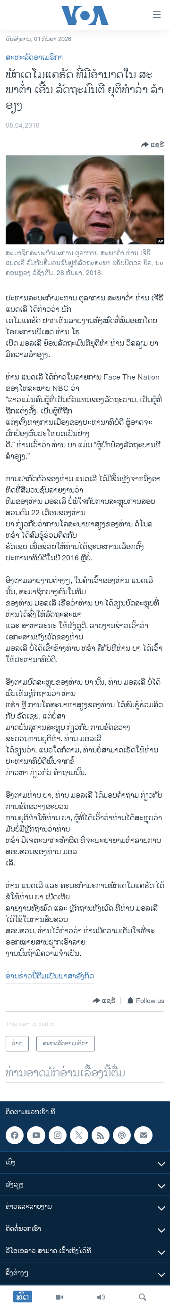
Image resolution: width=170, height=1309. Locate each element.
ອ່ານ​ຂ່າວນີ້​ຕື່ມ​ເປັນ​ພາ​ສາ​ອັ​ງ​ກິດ (50, 976)
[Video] (59, 1297)
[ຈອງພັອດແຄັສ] (143, 1135)
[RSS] (101, 1135)
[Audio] (101, 1297)
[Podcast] (122, 1135)
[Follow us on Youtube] (36, 1135)
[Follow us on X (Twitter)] (79, 1135)
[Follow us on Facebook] (15, 1135)
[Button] (152, 144)
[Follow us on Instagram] (58, 1135)
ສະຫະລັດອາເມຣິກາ (34, 57)
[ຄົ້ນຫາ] (142, 1297)
